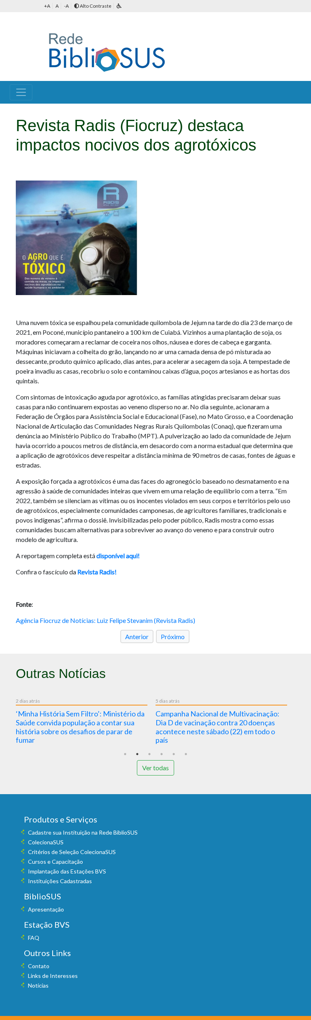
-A (66, 6)
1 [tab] (125, 754)
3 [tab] (149, 754)
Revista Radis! (97, 572)
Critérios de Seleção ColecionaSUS (72, 851)
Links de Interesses (53, 975)
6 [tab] (186, 754)
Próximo (173, 636)
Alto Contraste (95, 6)
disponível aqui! (118, 555)
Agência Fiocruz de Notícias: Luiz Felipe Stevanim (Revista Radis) (105, 620)
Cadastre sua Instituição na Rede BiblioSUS (83, 832)
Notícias (38, 985)
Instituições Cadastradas (60, 881)
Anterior (137, 636)
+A (47, 6)
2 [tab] (137, 754)
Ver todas (155, 767)
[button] (119, 6)
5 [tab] (174, 754)
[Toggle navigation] (21, 92)
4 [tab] (162, 754)
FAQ (33, 937)
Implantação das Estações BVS (67, 871)
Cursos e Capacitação (55, 861)
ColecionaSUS (46, 842)
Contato (38, 966)
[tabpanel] (86, 722)
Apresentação (46, 909)
